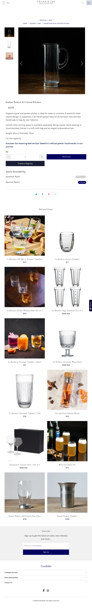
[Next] (81, 63)
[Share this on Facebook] (42, 194)
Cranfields (42, 601)
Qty (7, 152)
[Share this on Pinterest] (48, 194)
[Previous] (22, 63)
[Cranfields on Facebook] (44, 591)
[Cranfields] (46, 2)
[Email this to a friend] (55, 194)
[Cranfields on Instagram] (48, 591)
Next (51, 20)
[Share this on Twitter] (36, 194)
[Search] (83, 3)
